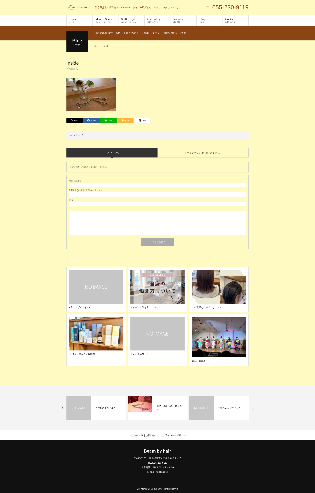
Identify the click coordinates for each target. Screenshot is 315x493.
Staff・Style (128, 20)
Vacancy (178, 20)
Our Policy (153, 20)
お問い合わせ (153, 435)
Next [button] (252, 408)
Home (73, 20)
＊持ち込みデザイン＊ (229, 408)
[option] (96, 408)
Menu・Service (104, 20)
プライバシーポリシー (174, 435)
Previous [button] (62, 408)
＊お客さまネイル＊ (105, 408)
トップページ (136, 435)
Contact (230, 20)
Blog (202, 20)
